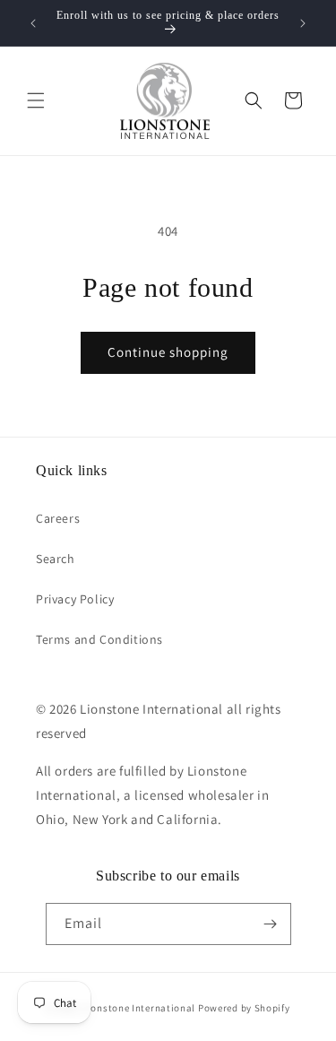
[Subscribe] (270, 924)
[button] (36, 100)
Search (55, 559)
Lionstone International (138, 1008)
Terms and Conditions (99, 639)
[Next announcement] (303, 23)
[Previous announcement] (33, 23)
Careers (58, 518)
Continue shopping (168, 351)
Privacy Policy (75, 599)
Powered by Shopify (244, 1008)
